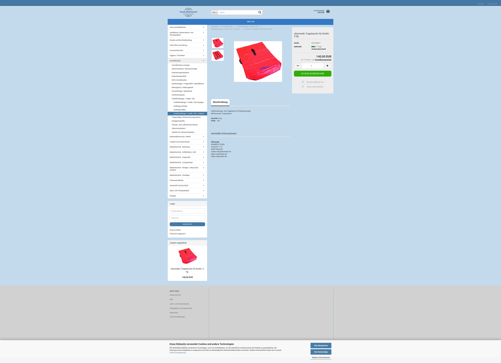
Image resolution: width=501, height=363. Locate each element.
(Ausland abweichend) (318, 49)
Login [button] (481, 4)
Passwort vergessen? (178, 234)
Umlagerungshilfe (178, 121)
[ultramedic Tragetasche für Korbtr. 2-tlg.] (258, 61)
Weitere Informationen (321, 357)
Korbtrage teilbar (180, 110)
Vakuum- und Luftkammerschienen (185, 125)
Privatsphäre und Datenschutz (181, 308)
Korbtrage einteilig (180, 106)
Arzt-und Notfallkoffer (178, 27)
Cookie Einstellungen (177, 317)
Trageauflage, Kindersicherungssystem (186, 117)
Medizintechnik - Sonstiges (180, 175)
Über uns (251, 22)
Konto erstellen (175, 230)
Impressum (174, 313)
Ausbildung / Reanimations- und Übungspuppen (181, 34)
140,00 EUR (187, 277)
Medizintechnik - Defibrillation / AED (183, 152)
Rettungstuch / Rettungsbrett (182, 87)
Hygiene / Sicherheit (177, 55)
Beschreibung (220, 102)
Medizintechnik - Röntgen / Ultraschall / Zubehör (184, 169)
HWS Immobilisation (179, 80)
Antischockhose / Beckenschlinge (184, 69)
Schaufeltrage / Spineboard (182, 91)
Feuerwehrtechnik (176, 50)
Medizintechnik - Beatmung (180, 147)
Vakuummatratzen (178, 128)
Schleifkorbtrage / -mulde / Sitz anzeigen (189, 102)
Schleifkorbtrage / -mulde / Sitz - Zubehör (189, 113)
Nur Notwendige (321, 352)
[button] (298, 66)
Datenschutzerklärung (178, 353)
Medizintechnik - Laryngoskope (181, 162)
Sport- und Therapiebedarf (179, 191)
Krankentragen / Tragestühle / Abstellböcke (188, 84)
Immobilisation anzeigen (181, 65)
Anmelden (187, 224)
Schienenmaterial (178, 95)
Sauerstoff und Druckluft (179, 185)
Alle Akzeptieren (321, 345)
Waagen (173, 196)
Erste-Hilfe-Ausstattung (178, 45)
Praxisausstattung (176, 180)
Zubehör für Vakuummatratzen (183, 132)
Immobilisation (175, 61)
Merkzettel (493, 4)
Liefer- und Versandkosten (179, 304)
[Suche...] (259, 12)
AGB (171, 299)
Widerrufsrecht (175, 295)
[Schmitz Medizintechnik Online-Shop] (188, 12)
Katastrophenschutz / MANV (180, 137)
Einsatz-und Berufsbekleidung (181, 40)
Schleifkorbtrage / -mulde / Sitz (183, 99)
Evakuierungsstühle (179, 76)
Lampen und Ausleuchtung (179, 142)
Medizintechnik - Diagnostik (180, 157)
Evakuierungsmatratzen (180, 73)
